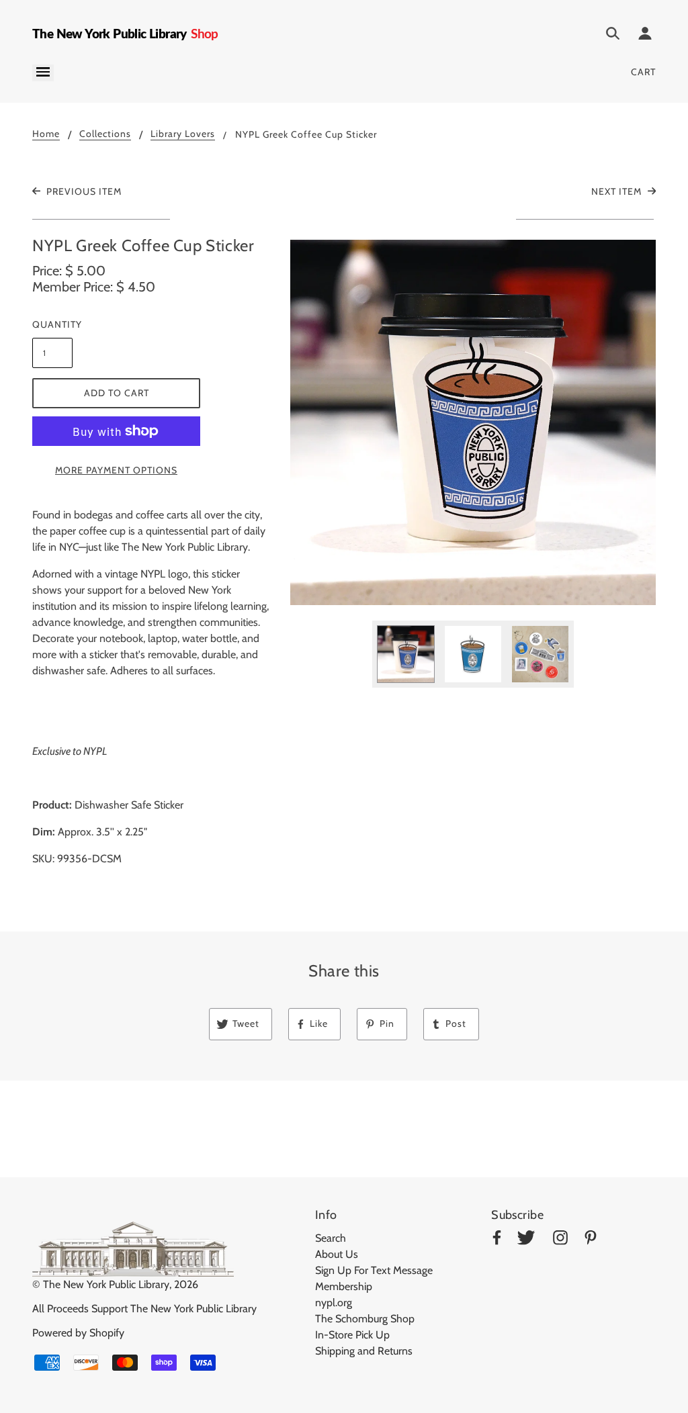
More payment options (116, 470)
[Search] (613, 35)
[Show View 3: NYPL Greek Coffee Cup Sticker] (540, 654)
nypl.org (333, 1302)
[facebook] (497, 1240)
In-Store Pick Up (352, 1334)
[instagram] (560, 1240)
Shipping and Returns (364, 1350)
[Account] (645, 35)
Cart (643, 72)
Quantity (52, 324)
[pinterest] (590, 1240)
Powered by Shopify (78, 1332)
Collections (105, 134)
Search (330, 1238)
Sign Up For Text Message (374, 1270)
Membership (343, 1286)
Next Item (617, 191)
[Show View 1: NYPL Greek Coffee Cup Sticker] (405, 654)
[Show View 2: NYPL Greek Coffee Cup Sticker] (473, 654)
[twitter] (526, 1240)
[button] (473, 422)
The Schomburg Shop (365, 1318)
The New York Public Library (106, 1284)
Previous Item (83, 191)
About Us (336, 1254)
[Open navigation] (43, 72)
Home (46, 134)
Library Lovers (182, 134)
